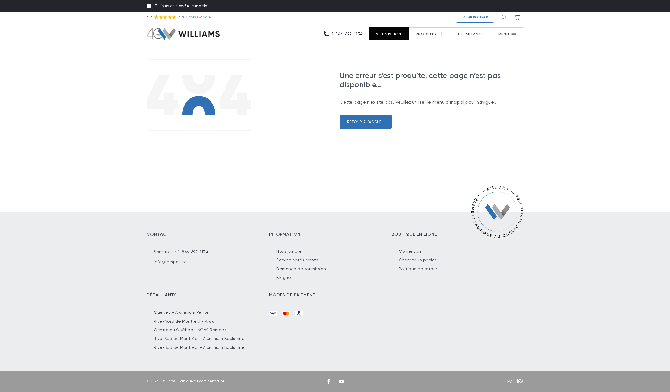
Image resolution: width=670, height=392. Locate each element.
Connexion (410, 251)
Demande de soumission (301, 269)
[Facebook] (328, 381)
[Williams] (183, 34)
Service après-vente (297, 260)
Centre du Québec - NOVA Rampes (190, 330)
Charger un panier (417, 260)
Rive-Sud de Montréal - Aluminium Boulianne (199, 338)
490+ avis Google (194, 17)
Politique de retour (418, 269)
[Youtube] (341, 381)
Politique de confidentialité (201, 381)
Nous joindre (289, 251)
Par (511, 381)
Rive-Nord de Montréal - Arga (184, 321)
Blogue (283, 277)
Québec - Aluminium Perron (182, 312)
